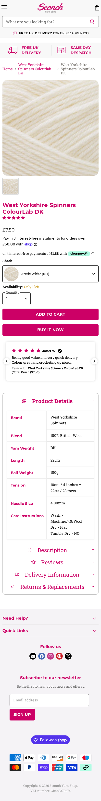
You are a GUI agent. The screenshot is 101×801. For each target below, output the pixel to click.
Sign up (22, 714)
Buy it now (50, 329)
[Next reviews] (94, 361)
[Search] (92, 21)
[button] (13, 217)
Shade (7, 260)
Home (7, 69)
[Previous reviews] (6, 361)
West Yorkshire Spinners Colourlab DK (34, 69)
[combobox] (50, 273)
